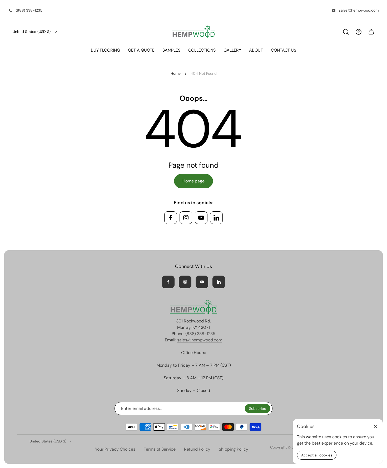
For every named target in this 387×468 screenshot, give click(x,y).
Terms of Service (160, 449)
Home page (193, 181)
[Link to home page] (193, 307)
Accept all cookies (316, 455)
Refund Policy (197, 449)
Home (176, 73)
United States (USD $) (32, 31)
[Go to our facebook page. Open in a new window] (170, 217)
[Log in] (358, 32)
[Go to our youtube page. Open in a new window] (201, 217)
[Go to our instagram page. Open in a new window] (186, 217)
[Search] (346, 32)
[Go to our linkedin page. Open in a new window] (216, 217)
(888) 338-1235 (29, 10)
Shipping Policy (233, 449)
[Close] (375, 426)
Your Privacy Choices (115, 449)
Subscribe (257, 408)
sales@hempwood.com (359, 10)
